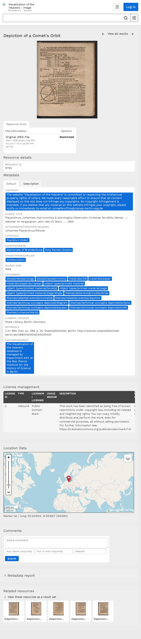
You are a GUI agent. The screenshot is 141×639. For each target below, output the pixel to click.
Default (11, 183)
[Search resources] (126, 18)
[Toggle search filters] (134, 18)
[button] (69, 478)
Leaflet (113, 510)
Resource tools (16, 124)
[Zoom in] (8, 457)
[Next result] (132, 34)
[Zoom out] (8, 492)
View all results (118, 33)
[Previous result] (103, 34)
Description (31, 183)
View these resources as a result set (31, 597)
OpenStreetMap (125, 510)
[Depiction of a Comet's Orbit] (67, 79)
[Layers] (128, 458)
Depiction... (12, 619)
